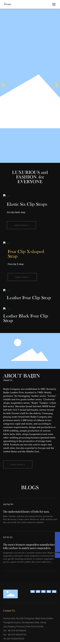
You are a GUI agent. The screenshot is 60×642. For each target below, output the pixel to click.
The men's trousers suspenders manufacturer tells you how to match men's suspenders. (29, 546)
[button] (56, 85)
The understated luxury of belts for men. (26, 511)
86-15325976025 (15, 638)
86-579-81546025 (17, 630)
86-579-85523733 (17, 634)
